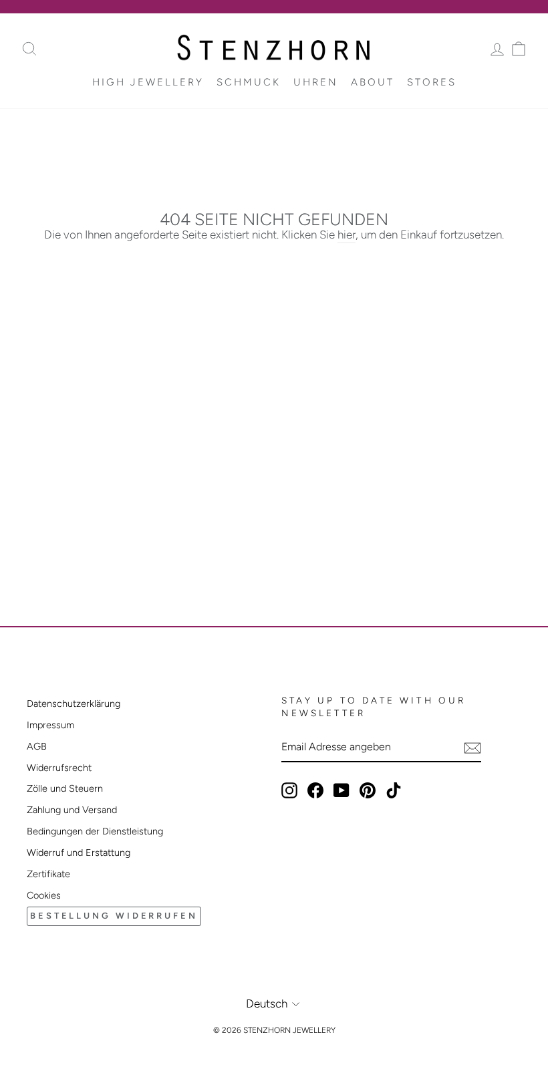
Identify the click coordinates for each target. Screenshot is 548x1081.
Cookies (44, 895)
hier (346, 234)
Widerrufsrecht (59, 768)
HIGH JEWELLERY (148, 82)
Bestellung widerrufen (114, 916)
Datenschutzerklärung (73, 704)
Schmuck (249, 82)
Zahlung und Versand (72, 810)
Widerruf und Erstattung (78, 852)
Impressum (50, 725)
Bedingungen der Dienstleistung (95, 831)
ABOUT (372, 82)
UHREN (315, 82)
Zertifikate (48, 874)
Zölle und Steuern (65, 788)
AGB (37, 746)
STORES (431, 82)
